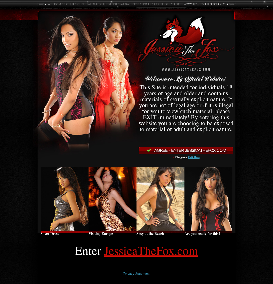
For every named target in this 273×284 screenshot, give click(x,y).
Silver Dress (50, 233)
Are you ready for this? (202, 233)
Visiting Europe (101, 233)
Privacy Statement (136, 273)
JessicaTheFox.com (151, 250)
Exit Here (194, 157)
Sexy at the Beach (150, 233)
